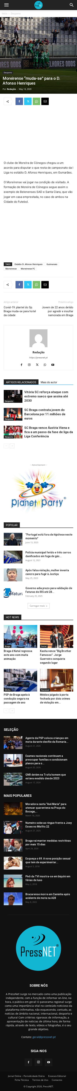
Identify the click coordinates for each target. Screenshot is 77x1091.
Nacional (45, 690)
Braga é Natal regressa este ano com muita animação (18, 655)
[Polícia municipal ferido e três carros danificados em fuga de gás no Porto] (13, 557)
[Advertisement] (38, 133)
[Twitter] (28, 101)
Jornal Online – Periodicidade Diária (26, 1076)
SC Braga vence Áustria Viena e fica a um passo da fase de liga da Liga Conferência (48, 432)
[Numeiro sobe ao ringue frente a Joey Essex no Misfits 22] (13, 827)
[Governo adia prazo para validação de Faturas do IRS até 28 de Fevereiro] (13, 592)
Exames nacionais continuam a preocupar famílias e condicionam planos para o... (46, 759)
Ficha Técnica (22, 1080)
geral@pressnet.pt (44, 1037)
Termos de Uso (40, 1080)
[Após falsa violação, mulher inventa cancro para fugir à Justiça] (13, 574)
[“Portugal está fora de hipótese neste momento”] (13, 539)
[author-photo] (38, 347)
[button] (6, 5)
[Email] (45, 101)
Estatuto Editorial (57, 1076)
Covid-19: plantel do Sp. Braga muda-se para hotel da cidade (20, 311)
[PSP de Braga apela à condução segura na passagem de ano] (20, 680)
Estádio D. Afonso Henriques (28, 264)
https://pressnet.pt (38, 357)
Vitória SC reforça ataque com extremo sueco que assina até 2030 (46, 396)
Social (44, 646)
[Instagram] (31, 365)
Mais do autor (49, 382)
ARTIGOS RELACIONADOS (21, 382)
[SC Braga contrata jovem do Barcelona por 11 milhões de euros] (13, 414)
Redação (11, 89)
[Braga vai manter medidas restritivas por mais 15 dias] (13, 845)
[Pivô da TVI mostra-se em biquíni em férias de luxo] (13, 881)
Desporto (16, 13)
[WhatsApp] (36, 101)
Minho (7, 690)
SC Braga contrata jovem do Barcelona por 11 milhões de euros (44, 414)
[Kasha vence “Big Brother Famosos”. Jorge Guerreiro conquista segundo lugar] (56, 636)
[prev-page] (6, 446)
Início (4, 13)
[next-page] (12, 446)
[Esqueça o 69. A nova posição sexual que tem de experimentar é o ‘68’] (13, 863)
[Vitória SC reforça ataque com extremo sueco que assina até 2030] (13, 396)
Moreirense (11, 268)
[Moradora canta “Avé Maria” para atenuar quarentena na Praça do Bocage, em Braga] (13, 808)
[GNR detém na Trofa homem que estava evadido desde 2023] (13, 779)
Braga (7, 646)
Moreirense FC (28, 268)
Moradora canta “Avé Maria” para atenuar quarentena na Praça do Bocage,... (45, 808)
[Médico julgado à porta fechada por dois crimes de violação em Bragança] (56, 680)
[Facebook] (19, 101)
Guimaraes (52, 264)
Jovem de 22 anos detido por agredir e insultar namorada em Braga (57, 311)
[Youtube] (54, 365)
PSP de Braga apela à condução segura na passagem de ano (17, 698)
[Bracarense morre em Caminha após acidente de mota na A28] (13, 898)
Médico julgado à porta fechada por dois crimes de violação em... (55, 698)
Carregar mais (37, 605)
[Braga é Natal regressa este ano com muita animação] (20, 636)
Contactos (57, 1080)
